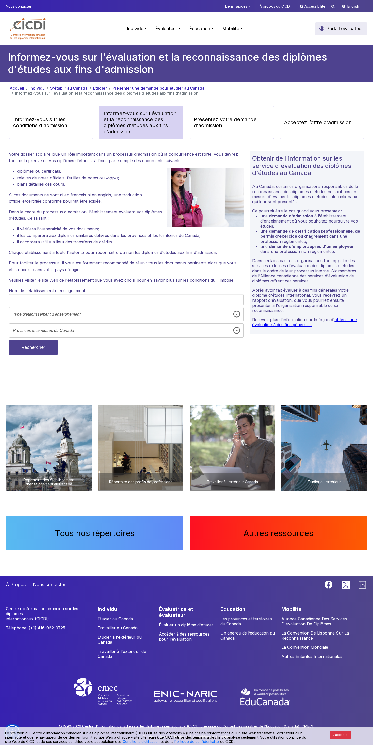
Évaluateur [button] (166, 28)
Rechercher (33, 347)
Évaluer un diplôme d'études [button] (186, 624)
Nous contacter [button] (18, 6)
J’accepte (340, 735)
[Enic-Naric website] (186, 696)
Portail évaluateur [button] (344, 28)
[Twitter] (346, 584)
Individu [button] (135, 28)
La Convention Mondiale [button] (304, 647)
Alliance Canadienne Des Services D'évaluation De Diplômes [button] (314, 621)
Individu (37, 88)
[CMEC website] (109, 696)
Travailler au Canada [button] (118, 627)
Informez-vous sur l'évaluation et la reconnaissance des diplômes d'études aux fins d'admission (106, 93)
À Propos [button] (16, 584)
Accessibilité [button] (315, 6)
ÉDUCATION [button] (232, 609)
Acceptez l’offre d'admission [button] (318, 122)
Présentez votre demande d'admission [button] (225, 122)
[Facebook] (329, 584)
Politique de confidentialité (196, 741)
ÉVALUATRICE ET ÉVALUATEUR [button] (176, 612)
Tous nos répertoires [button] (95, 533)
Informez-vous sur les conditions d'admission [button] (40, 122)
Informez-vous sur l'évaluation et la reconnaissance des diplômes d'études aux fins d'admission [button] (140, 122)
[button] (28, 29)
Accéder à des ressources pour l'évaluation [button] (184, 636)
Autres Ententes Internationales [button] (311, 656)
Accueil (17, 88)
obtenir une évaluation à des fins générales (304, 322)
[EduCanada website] (265, 696)
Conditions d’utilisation (141, 741)
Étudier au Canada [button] (115, 618)
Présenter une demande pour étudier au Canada (158, 88)
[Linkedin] (362, 584)
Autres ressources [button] (278, 533)
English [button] (353, 6)
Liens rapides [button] (236, 6)
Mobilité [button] (230, 28)
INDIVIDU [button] (107, 609)
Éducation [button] (199, 28)
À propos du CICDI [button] (275, 6)
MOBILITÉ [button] (291, 609)
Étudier (100, 88)
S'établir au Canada (69, 88)
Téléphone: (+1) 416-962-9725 (35, 627)
